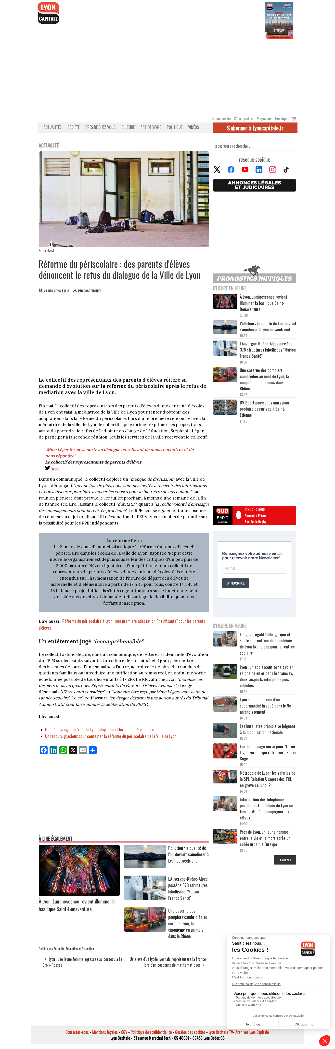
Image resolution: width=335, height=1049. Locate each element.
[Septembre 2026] (279, 20)
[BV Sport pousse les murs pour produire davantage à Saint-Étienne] (225, 408)
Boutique (281, 119)
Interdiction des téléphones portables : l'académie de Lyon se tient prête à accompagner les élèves (266, 808)
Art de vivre (151, 127)
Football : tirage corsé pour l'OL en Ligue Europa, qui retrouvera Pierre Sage (268, 752)
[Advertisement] (167, 75)
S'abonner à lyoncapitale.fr (255, 127)
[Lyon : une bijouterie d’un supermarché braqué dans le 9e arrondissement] (225, 704)
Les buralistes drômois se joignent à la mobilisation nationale (267, 729)
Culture (128, 127)
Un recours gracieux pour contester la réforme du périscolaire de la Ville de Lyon (110, 736)
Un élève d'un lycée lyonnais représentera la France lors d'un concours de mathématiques (168, 962)
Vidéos (193, 127)
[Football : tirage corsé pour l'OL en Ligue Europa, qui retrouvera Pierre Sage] (225, 751)
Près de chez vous (100, 127)
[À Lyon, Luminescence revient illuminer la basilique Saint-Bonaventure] (79, 894)
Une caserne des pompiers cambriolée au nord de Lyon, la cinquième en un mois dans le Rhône (187, 923)
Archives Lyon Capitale (252, 1032)
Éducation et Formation (80, 948)
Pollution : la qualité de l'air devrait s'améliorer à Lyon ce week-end (188, 854)
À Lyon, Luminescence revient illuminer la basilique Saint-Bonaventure (77, 905)
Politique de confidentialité (151, 1032)
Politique (174, 127)
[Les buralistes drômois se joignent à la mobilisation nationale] (225, 731)
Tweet (55, 468)
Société (73, 127)
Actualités (53, 127)
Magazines (264, 119)
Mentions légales (105, 1032)
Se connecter (221, 119)
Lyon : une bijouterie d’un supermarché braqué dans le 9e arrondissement (265, 705)
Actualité (59, 948)
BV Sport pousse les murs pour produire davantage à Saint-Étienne (265, 409)
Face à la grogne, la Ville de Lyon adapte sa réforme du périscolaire (99, 729)
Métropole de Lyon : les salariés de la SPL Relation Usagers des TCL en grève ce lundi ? (267, 779)
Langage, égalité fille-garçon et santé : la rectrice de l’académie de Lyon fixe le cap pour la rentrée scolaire (267, 643)
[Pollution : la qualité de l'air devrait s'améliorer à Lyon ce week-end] (145, 866)
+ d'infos (285, 859)
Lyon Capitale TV (221, 1032)
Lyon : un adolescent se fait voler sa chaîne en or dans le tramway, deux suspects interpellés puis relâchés (266, 676)
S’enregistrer (244, 119)
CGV (124, 1032)
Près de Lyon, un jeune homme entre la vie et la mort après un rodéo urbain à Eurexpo (265, 838)
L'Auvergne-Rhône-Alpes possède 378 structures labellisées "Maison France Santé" (187, 888)
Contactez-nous (77, 1032)
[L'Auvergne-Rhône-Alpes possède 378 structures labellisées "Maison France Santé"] (145, 898)
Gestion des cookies (190, 1032)
